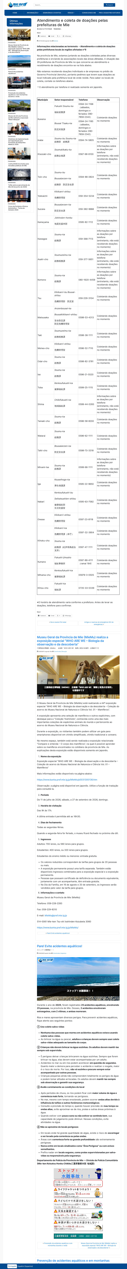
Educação (64, 651)
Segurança (63, 953)
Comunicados (12, 42)
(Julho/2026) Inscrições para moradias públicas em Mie (18, 165)
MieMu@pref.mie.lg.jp (56, 915)
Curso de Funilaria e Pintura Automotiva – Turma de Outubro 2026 (18, 208)
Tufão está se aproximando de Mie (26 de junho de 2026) (19, 186)
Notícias (56, 41)
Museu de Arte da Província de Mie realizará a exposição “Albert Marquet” (18, 117)
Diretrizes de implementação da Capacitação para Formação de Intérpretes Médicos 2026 (18, 141)
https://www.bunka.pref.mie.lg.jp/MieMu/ (57, 927)
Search (110, 5)
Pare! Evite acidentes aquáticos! (15, 72)
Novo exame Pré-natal (58, 622)
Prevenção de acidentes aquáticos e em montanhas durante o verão (18, 94)
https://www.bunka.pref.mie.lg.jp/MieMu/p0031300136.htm (67, 779)
